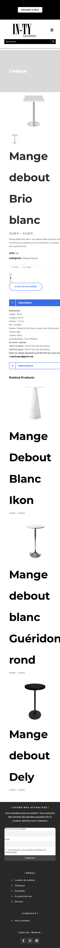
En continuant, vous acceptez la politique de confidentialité (25, 851)
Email (6, 839)
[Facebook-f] (23, 940)
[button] (51, 30)
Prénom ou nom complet (15, 829)
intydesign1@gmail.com (22, 356)
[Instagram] (30, 940)
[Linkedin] (36, 940)
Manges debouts (30, 258)
